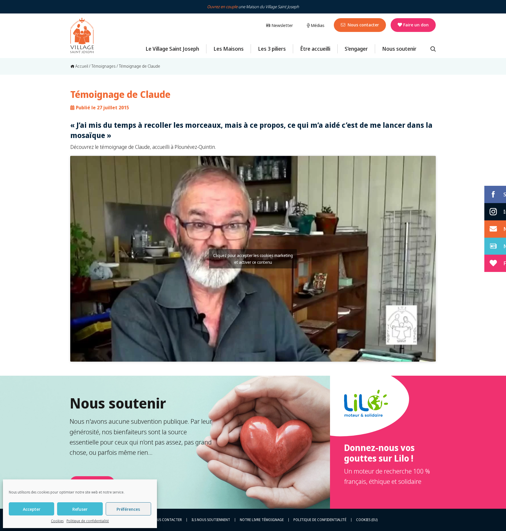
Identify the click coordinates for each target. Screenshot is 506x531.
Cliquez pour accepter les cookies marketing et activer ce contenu (253, 259)
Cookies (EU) (366, 520)
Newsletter (281, 25)
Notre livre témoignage (262, 520)
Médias (317, 25)
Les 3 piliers (272, 48)
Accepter (31, 509)
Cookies (57, 520)
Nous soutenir (399, 48)
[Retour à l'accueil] (82, 36)
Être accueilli (315, 48)
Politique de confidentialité (87, 520)
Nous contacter (362, 25)
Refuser (80, 509)
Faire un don (416, 25)
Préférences (128, 509)
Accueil (81, 66)
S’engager (356, 48)
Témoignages (103, 66)
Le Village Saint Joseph (172, 48)
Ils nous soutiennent (211, 520)
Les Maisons (228, 48)
